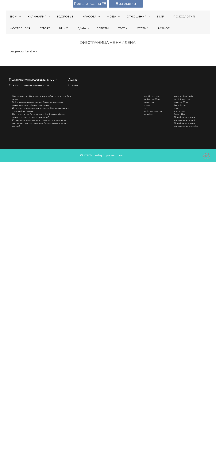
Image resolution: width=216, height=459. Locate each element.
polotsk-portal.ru (153, 111)
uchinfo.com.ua (182, 99)
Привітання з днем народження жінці (184, 118)
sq (145, 108)
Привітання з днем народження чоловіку (186, 125)
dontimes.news (152, 96)
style (176, 108)
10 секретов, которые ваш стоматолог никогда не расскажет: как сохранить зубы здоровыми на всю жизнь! (40, 123)
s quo (147, 105)
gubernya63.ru (152, 99)
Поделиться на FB (90, 4)
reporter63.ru (181, 102)
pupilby (148, 114)
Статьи (73, 85)
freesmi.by (179, 114)
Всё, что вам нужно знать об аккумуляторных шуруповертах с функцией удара (37, 103)
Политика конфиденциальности (33, 79)
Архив (72, 79)
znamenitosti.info (183, 96)
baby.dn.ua (180, 105)
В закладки (126, 4)
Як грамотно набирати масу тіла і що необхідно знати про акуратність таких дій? (38, 115)
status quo (149, 102)
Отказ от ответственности (29, 85)
